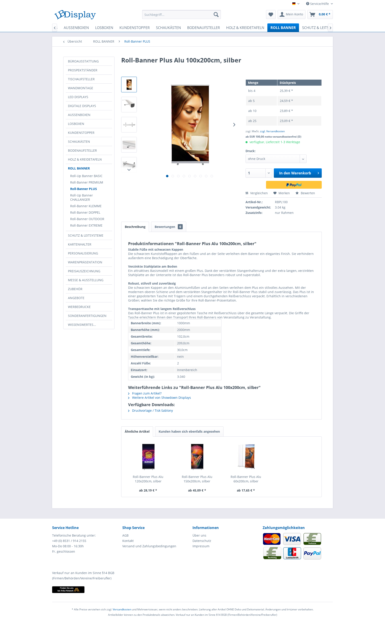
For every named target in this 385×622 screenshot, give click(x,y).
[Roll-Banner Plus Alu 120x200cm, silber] (148, 456)
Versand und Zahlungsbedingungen (149, 546)
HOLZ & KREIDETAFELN (85, 159)
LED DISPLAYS (78, 97)
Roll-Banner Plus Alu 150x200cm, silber (197, 479)
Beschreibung (135, 227)
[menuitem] (181, 14)
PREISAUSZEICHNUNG (84, 271)
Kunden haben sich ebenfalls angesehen (189, 431)
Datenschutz (201, 541)
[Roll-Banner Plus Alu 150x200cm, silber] (197, 456)
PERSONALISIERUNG (83, 253)
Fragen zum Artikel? (146, 393)
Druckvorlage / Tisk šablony (152, 410)
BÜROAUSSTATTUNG (83, 61)
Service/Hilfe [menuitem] (319, 4)
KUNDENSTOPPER (81, 132)
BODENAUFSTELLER (82, 150)
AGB (125, 535)
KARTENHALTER (79, 244)
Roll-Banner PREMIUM (86, 182)
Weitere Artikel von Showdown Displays (161, 397)
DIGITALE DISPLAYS (82, 106)
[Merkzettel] (271, 14)
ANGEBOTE (76, 298)
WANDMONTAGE (80, 88)
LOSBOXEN (76, 124)
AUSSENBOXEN (79, 115)
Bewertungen (168, 227)
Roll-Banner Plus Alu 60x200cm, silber (246, 479)
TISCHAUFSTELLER (81, 79)
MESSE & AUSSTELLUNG (85, 280)
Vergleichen (258, 193)
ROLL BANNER (79, 168)
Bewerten (307, 193)
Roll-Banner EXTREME (86, 225)
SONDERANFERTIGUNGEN (87, 316)
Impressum (200, 546)
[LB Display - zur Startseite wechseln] (75, 15)
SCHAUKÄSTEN (79, 141)
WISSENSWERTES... (82, 324)
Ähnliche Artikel (137, 431)
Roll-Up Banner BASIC (86, 176)
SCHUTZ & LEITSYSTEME (85, 235)
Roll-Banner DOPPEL (85, 212)
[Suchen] (216, 14)
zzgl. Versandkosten (272, 131)
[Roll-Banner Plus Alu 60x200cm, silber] (246, 456)
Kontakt (128, 541)
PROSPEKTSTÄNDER (82, 70)
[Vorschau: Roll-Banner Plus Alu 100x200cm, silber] (129, 84)
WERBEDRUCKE (79, 307)
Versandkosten (122, 609)
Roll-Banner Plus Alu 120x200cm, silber (148, 479)
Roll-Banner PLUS (83, 189)
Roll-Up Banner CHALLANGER (81, 197)
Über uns (199, 535)
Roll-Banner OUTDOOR (87, 219)
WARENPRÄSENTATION (85, 262)
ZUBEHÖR (75, 289)
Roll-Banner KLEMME (86, 206)
